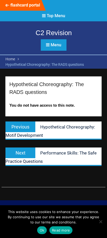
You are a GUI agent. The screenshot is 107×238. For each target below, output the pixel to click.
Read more (61, 230)
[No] (100, 221)
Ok (42, 230)
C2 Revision (54, 33)
